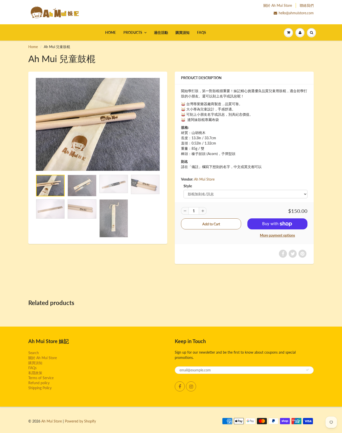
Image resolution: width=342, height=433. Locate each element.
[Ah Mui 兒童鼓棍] (97, 124)
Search (33, 353)
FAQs (201, 32)
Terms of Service (41, 378)
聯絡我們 (307, 5)
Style (188, 186)
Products (132, 32)
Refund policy (39, 383)
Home (110, 32)
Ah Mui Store (204, 179)
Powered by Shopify (80, 421)
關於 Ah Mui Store (277, 5)
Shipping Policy (40, 388)
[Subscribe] (307, 370)
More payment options (277, 235)
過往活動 (161, 32)
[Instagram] (191, 386)
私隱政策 (35, 373)
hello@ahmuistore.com (296, 13)
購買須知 (183, 32)
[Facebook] (180, 386)
